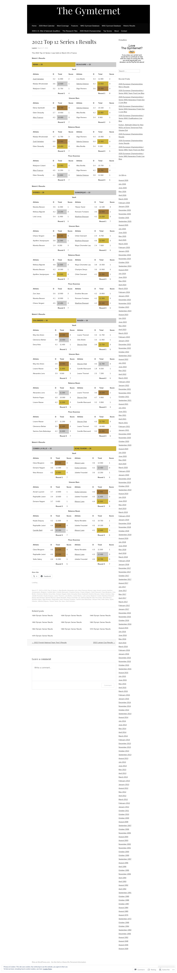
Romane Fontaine (69, 599)
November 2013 (125, 747)
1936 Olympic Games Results (71, 615)
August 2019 (123, 494)
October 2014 (124, 710)
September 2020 (125, 445)
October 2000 (124, 852)
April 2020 (122, 464)
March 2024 (123, 288)
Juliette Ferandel (37, 596)
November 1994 (125, 874)
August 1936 (123, 945)
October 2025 (124, 218)
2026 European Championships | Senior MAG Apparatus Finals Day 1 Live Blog (132, 109)
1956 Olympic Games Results (71, 622)
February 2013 (124, 781)
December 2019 (125, 479)
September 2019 (125, 490)
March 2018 (123, 557)
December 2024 (125, 255)
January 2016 (124, 654)
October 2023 (124, 307)
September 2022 (125, 356)
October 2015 (124, 665)
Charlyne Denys (74, 592)
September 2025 (125, 221)
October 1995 (124, 870)
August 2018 (123, 538)
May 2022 (122, 370)
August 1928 (123, 949)
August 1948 (123, 941)
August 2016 (123, 628)
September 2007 (125, 825)
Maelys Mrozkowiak (38, 598)
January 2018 (124, 564)
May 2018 (122, 550)
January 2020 (124, 475)
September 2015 (125, 669)
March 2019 (123, 512)
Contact (124, 31)
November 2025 (125, 214)
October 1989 (124, 896)
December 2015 (125, 658)
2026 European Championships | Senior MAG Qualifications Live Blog (131, 118)
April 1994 (122, 878)
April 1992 (122, 889)
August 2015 (123, 673)
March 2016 (123, 646)
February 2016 (124, 650)
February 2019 (124, 516)
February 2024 (124, 292)
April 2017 (122, 598)
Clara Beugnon (107, 592)
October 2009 (124, 818)
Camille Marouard (62, 592)
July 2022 (122, 363)
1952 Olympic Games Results (42, 622)
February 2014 (124, 740)
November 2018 (125, 527)
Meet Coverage (63, 26)
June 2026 (123, 188)
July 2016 (122, 632)
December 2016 (125, 613)
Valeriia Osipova (82, 84)
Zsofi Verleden (38, 79)
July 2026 (122, 184)
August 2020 (123, 449)
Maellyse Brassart (82, 217)
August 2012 (123, 788)
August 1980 (123, 911)
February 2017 (124, 605)
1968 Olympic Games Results (71, 629)
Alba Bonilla (63, 590)
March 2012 (123, 799)
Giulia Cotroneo (81, 468)
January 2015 (124, 699)
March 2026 (123, 199)
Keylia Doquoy (48, 596)
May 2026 (122, 191)
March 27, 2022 (43, 48)
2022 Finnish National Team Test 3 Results (49, 642)
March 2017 (123, 602)
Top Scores (107, 31)
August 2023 (123, 315)
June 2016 (123, 635)
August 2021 (123, 404)
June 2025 (123, 233)
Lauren (34, 48)
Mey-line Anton (97, 598)
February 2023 (124, 337)
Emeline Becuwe (94, 594)
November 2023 (125, 303)
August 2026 (123, 180)
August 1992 (123, 885)
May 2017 (122, 594)
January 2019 (124, 520)
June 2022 (123, 367)
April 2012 (122, 796)
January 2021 (124, 430)
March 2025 (123, 244)
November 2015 (125, 661)
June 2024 (123, 277)
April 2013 (122, 773)
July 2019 (122, 497)
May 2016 (122, 639)
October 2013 (124, 751)
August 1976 (123, 915)
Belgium (43, 592)
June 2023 (123, 322)
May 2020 (122, 460)
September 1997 (125, 859)
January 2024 (124, 296)
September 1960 (125, 930)
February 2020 (124, 471)
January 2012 (124, 807)
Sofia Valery (105, 599)
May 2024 (122, 281)
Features (74, 26)
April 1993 (122, 881)
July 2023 (122, 318)
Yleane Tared (53, 601)
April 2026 (122, 195)
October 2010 (124, 814)
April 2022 (122, 374)
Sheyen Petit (82, 345)
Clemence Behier (42, 594)
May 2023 (122, 326)
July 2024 (122, 274)
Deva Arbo (52, 594)
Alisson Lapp (79, 463)
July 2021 (122, 408)
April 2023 (122, 329)
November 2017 (125, 572)
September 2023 (125, 311)
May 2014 (122, 729)
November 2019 (125, 482)
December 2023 (125, 300)
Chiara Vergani (85, 592)
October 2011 (124, 811)
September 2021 (125, 400)
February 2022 (124, 382)
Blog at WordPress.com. (41, 962)
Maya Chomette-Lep (73, 598)
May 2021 (122, 415)
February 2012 (124, 803)
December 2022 (125, 344)
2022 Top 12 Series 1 (51, 590)
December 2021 (125, 389)
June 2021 (123, 412)
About (116, 31)
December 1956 (125, 934)
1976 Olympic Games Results (42, 635)
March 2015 (123, 691)
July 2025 (122, 229)
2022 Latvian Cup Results (104, 642)
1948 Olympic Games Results (100, 615)
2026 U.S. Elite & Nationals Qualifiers (46, 31)
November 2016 (125, 617)
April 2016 (122, 643)
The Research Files (69, 31)
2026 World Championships (90, 31)
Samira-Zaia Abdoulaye (84, 599)
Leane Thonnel (59, 596)
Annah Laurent (101, 590)
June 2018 (123, 546)
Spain (112, 599)
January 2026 (124, 206)
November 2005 (125, 833)
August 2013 (123, 758)
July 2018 (122, 542)
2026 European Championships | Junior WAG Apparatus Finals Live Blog (131, 156)
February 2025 (124, 247)
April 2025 (122, 240)
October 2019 (124, 486)
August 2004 (123, 837)
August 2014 (123, 717)
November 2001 (125, 848)
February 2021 (124, 426)
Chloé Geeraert (96, 592)
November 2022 (125, 348)
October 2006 (124, 829)
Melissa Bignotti (86, 598)
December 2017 (125, 568)
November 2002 (125, 844)
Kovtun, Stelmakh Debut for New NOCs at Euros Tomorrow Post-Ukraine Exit (131, 127)
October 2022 (124, 352)
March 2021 (123, 423)
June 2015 (123, 680)
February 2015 (124, 695)
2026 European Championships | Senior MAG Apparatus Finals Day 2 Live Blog (132, 99)
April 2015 (122, 687)
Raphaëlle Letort (57, 599)
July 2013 (122, 762)
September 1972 (125, 919)
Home (34, 26)
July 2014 (122, 721)
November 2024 (125, 259)
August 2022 (123, 359)
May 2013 (122, 770)
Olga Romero (46, 599)
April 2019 (122, 508)
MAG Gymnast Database (111, 26)
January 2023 (124, 341)
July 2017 (122, 587)
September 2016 (125, 624)
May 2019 (122, 505)
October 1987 (124, 904)
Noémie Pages (37, 599)
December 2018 (125, 523)
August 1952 (123, 937)
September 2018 (125, 535)
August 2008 (123, 822)
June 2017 (123, 591)
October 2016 (124, 620)
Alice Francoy (38, 117)
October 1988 (124, 900)
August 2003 (123, 840)
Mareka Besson (51, 598)
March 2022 (123, 378)
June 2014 (123, 725)
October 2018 (124, 531)
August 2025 (123, 225)
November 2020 (125, 438)
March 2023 (123, 333)
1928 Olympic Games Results (42, 615)
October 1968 (124, 922)
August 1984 (123, 908)
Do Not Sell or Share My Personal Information (68, 962)
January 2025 (124, 251)
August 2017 (123, 583)
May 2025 (122, 236)
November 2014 (125, 706)
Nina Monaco (107, 598)
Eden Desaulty (72, 594)
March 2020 (123, 467)
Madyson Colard (96, 596)
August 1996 (123, 863)
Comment (108, 685)
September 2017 (125, 579)
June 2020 (123, 456)
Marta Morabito (61, 598)
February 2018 (124, 561)
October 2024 (124, 262)
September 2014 (125, 714)
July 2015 (122, 676)
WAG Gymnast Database (89, 26)
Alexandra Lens (72, 590)
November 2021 (125, 393)
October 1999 (124, 855)
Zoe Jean (62, 601)
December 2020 (125, 434)
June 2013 (123, 766)
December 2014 (125, 702)
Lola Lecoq (86, 596)
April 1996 (122, 866)
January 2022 (124, 385)
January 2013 (124, 784)
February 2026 (124, 203)
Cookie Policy (47, 969)
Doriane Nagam (61, 594)
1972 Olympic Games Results (100, 629)
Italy (112, 594)
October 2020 (124, 441)
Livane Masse (77, 596)
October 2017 (124, 576)
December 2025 (125, 210)
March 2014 (123, 736)
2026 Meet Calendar (47, 26)
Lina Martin (68, 596)
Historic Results (129, 26)
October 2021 (124, 397)
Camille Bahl (37, 530)
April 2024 (122, 285)
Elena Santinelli (83, 594)
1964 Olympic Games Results (42, 629)
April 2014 (122, 732)
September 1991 (125, 893)
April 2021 (122, 419)
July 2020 (122, 453)
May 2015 (122, 684)
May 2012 (122, 792)
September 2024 (125, 266)
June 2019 (123, 501)
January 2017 (124, 609)
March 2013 (123, 777)
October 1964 (124, 926)
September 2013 (125, 755)
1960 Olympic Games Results (100, 622)
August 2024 (123, 270)
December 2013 (125, 743)
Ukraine (34, 601)
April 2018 (122, 553)
